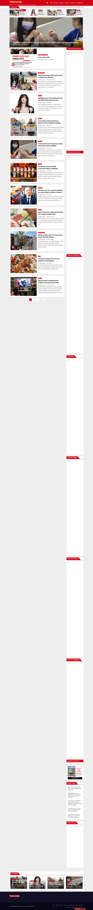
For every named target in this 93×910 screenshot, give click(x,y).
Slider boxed (68, 907)
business (78, 10)
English (78, 908)
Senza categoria (21, 10)
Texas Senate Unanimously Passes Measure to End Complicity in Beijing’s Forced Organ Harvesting (49, 123)
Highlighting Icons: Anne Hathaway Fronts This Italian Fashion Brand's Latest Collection (50, 100)
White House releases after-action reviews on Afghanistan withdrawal (22, 14)
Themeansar (31, 906)
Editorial (51, 59)
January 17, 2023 (43, 59)
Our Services (71, 905)
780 (40, 299)
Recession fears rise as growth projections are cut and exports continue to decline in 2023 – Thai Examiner (50, 192)
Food (39, 54)
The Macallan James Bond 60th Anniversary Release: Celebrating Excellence (48, 168)
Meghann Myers (26, 44)
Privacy (76, 905)
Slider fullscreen (75, 907)
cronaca (59, 10)
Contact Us (73, 2)
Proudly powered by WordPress (15, 906)
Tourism (67, 2)
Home (51, 2)
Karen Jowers (50, 239)
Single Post (81, 905)
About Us (57, 905)
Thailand (56, 2)
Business (61, 2)
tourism (39, 209)
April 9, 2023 (17, 44)
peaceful (40, 10)
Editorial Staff (51, 216)
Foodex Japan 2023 (43, 57)
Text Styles (81, 907)
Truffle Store (80, 2)
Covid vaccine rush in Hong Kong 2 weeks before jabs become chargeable (74, 810)
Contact (61, 905)
